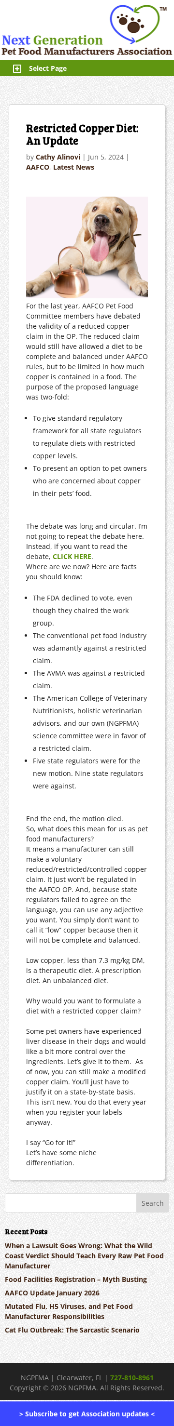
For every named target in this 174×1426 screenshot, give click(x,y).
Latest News (73, 167)
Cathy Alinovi (58, 156)
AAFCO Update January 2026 (52, 1292)
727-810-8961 (132, 1377)
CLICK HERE (72, 556)
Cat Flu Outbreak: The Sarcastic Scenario (72, 1329)
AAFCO (37, 167)
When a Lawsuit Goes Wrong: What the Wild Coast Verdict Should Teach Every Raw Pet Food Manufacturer (84, 1255)
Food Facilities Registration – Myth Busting (76, 1279)
